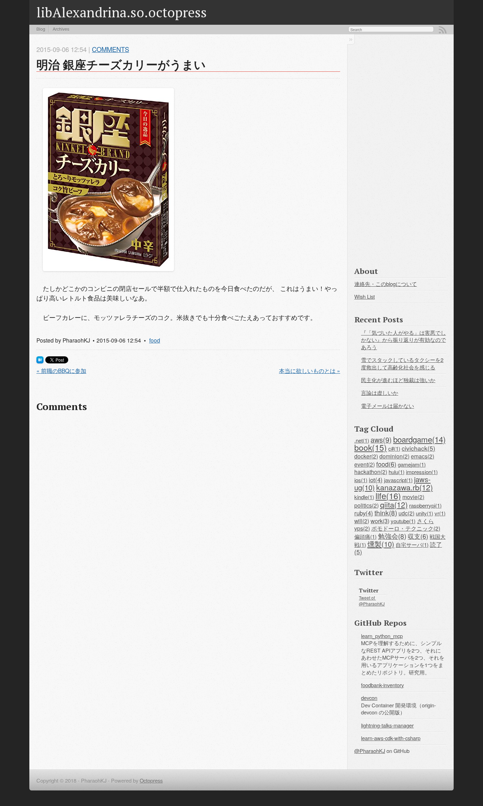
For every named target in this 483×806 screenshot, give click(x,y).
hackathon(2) (370, 471)
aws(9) (381, 439)
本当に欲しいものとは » (309, 370)
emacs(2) (422, 456)
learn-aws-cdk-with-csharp (390, 738)
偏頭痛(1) (365, 536)
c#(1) (394, 448)
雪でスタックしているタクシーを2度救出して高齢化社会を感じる (402, 363)
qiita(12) (394, 504)
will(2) (361, 521)
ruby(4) (363, 513)
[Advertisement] (400, 149)
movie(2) (413, 497)
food (154, 340)
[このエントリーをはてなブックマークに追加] (39, 360)
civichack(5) (418, 448)
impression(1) (422, 471)
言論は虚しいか (379, 392)
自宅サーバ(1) (412, 544)
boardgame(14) (419, 439)
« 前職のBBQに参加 (61, 370)
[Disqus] (188, 510)
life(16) (388, 496)
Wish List (364, 296)
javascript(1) (398, 480)
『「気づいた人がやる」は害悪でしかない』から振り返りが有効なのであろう (403, 340)
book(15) (370, 447)
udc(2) (406, 513)
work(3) (380, 520)
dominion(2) (394, 456)
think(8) (385, 512)
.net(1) (361, 440)
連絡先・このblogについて (385, 283)
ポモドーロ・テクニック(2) (405, 528)
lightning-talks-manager (387, 725)
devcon (369, 697)
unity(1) (424, 513)
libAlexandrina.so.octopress (121, 12)
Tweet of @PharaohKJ (372, 600)
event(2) (364, 464)
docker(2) (366, 456)
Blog (40, 29)
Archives (61, 29)
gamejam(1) (412, 464)
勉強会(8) (392, 536)
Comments (110, 49)
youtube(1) (403, 521)
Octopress (151, 780)
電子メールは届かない (387, 405)
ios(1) (360, 480)
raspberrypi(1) (425, 505)
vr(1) (440, 513)
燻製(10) (380, 544)
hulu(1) (397, 471)
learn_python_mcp (382, 635)
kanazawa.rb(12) (404, 487)
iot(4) (376, 479)
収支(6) (418, 536)
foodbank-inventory (382, 685)
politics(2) (366, 505)
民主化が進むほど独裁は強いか (398, 380)
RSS (443, 30)
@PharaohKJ (369, 750)
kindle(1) (364, 497)
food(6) (386, 463)
